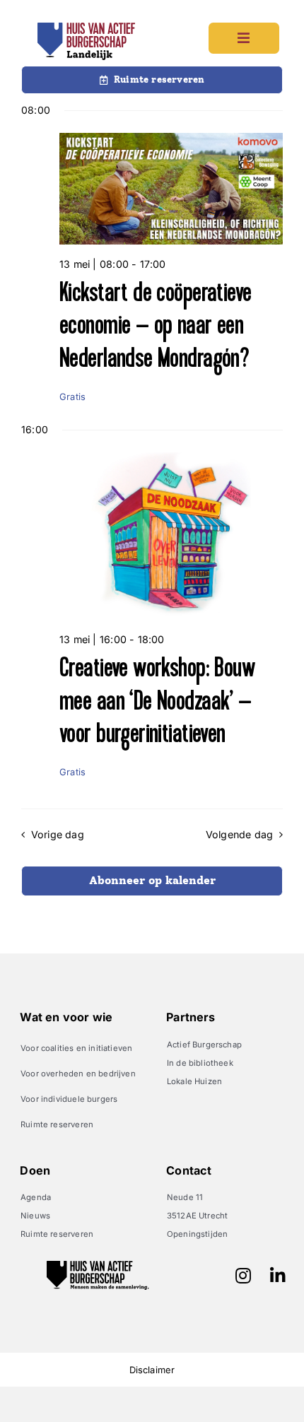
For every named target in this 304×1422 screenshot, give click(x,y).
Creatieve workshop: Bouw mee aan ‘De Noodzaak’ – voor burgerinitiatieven (157, 701)
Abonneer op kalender (152, 880)
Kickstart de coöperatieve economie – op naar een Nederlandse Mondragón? (155, 325)
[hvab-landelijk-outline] (86, 27)
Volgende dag (240, 834)
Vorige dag (57, 834)
